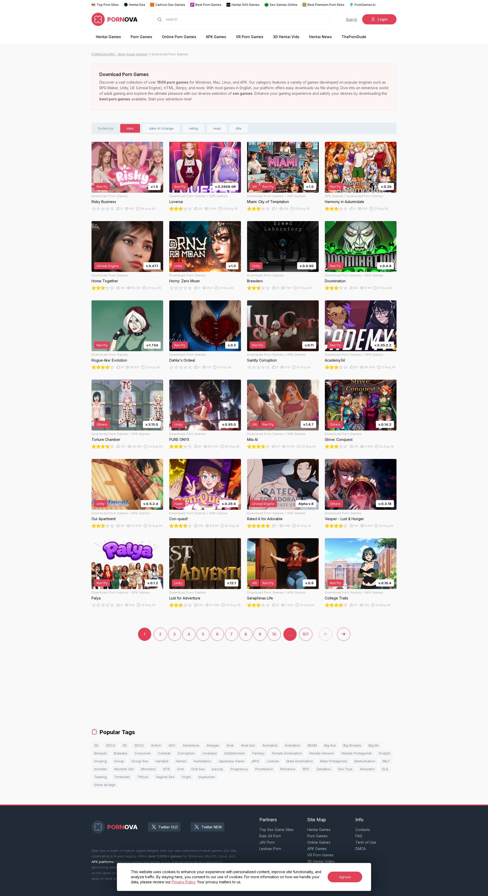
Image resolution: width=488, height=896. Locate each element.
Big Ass (330, 745)
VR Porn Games (249, 37)
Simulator (367, 769)
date (130, 128)
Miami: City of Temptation (268, 201)
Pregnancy (239, 769)
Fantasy (258, 753)
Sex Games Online (283, 5)
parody (217, 769)
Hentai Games (108, 37)
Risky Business (104, 201)
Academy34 (335, 360)
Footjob (384, 753)
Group (119, 761)
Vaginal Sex (165, 777)
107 (305, 634)
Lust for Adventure (184, 598)
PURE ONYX (179, 439)
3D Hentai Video (321, 861)
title (238, 128)
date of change (161, 128)
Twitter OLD (168, 827)
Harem (181, 761)
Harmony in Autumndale (344, 201)
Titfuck (142, 777)
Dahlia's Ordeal (182, 360)
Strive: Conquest (339, 439)
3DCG (139, 745)
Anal (230, 745)
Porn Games (141, 37)
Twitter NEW (211, 827)
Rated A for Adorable (265, 519)
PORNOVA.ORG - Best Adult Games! (119, 54)
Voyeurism (206, 777)
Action (156, 745)
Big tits (374, 745)
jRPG (255, 761)
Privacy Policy (183, 882)
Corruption (186, 753)
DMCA (360, 848)
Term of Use (365, 842)
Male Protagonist (333, 761)
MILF (386, 761)
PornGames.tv (365, 5)
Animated (269, 745)
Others (102, 424)
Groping (100, 761)
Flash (178, 504)
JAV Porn (267, 842)
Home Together (105, 281)
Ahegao (213, 745)
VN (254, 186)
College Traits (336, 598)
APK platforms (103, 862)
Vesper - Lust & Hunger (344, 519)
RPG (306, 769)
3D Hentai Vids (286, 37)
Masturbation (364, 761)
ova (122, 19)
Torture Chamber (106, 439)
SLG (385, 769)
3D (125, 745)
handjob (162, 761)
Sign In (351, 19)
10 (274, 634)
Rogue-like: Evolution (109, 360)
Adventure (191, 745)
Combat (164, 753)
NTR (166, 769)
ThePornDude (354, 37)
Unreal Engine (108, 266)
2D (96, 745)
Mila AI (252, 439)
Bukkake (120, 753)
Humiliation (202, 761)
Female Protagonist (356, 753)
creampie (209, 753)
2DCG (110, 745)
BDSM (312, 745)
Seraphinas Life (260, 598)
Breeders (255, 281)
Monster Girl (124, 769)
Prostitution (264, 769)
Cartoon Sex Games (170, 5)
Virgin (186, 777)
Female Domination (287, 753)
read (217, 128)
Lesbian (273, 761)
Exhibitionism (234, 753)
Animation (292, 745)
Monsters (148, 769)
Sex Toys (345, 769)
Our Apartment (104, 519)
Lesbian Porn (270, 848)
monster (100, 769)
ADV (172, 745)
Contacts (362, 829)
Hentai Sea (137, 5)
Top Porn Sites (108, 5)
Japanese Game (231, 761)
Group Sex (139, 761)
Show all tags (104, 785)
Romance (287, 769)
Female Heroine (321, 753)
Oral (180, 769)
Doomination (335, 281)
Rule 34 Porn (270, 836)
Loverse (176, 201)
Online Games (318, 842)
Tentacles (122, 777)
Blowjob (100, 753)
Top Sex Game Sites (276, 829)
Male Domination (299, 761)
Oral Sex (198, 769)
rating (193, 128)
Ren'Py (102, 186)
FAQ (358, 836)
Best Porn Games (208, 5)
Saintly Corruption (262, 360)
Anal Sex (248, 745)
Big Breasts (352, 745)
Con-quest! (178, 519)
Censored (142, 753)
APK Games (216, 37)
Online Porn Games (179, 37)
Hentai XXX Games (246, 5)
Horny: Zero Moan (184, 281)
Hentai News (320, 37)
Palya (96, 598)
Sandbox (324, 769)
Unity (178, 266)
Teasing (100, 777)
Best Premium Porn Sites (326, 5)
